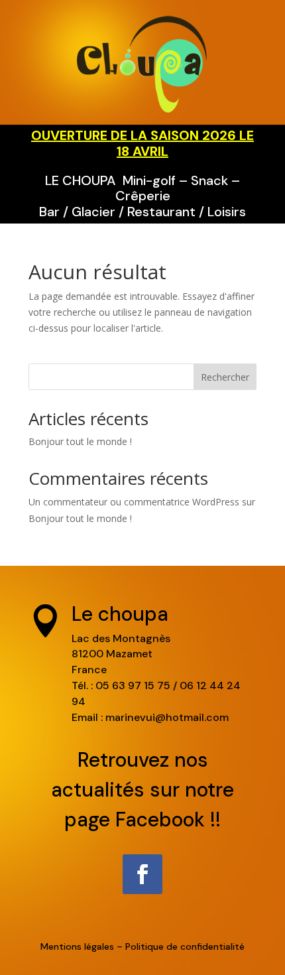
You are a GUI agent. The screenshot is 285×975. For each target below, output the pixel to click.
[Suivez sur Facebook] (142, 874)
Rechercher (225, 377)
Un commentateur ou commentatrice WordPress (133, 501)
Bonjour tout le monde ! (80, 441)
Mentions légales (77, 946)
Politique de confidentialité (185, 946)
